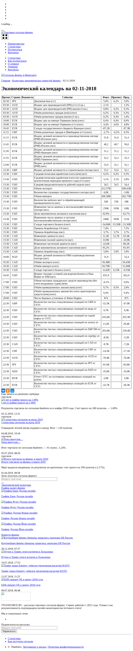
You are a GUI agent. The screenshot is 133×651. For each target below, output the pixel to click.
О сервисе (13, 63)
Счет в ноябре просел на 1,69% (18, 402)
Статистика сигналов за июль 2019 (20, 422)
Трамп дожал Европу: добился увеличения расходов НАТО (34, 571)
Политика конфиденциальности (66, 647)
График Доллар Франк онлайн (18, 518)
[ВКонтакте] (3, 391)
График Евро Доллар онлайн (17, 496)
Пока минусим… (10, 442)
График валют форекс (13, 488)
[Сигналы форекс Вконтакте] (18, 75)
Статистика (14, 46)
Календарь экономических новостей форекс (36, 80)
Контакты (13, 52)
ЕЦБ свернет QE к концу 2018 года (20, 585)
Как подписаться (17, 61)
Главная (5, 80)
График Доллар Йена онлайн (17, 529)
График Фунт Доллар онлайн (17, 507)
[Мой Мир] (12, 391)
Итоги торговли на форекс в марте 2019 (23, 462)
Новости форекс (10, 534)
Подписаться (15, 49)
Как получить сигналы (20, 641)
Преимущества (16, 43)
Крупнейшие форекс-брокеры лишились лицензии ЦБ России (35, 543)
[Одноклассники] (8, 391)
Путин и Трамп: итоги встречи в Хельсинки (25, 557)
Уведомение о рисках (34, 647)
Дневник (13, 66)
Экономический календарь (16, 485)
